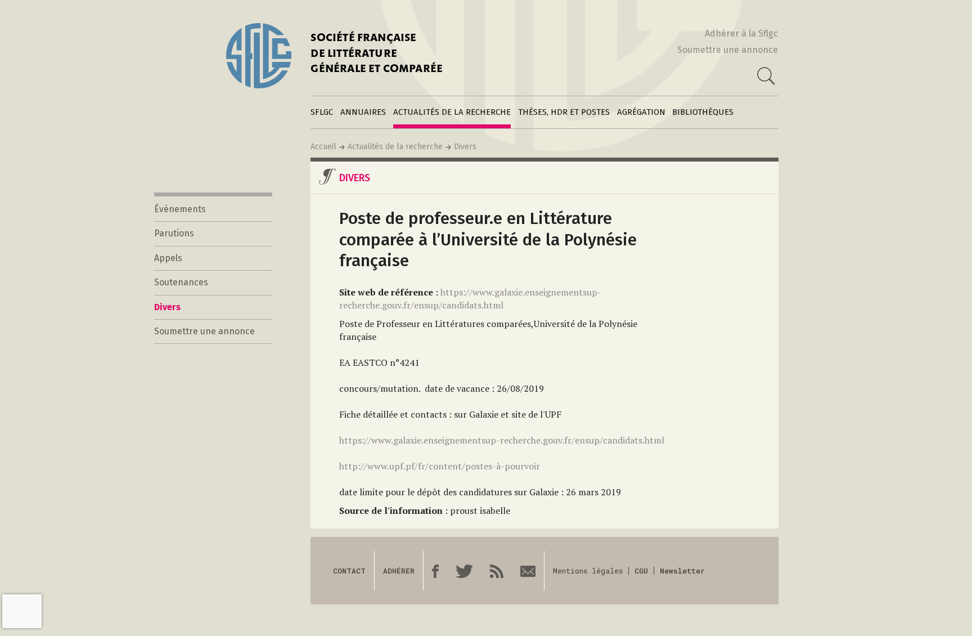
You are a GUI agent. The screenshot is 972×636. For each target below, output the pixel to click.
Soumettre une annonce (727, 49)
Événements (180, 209)
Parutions (174, 233)
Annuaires (363, 112)
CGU (641, 571)
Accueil (323, 146)
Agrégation (641, 112)
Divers (465, 146)
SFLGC (321, 112)
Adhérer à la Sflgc (741, 33)
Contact (349, 571)
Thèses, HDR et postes (564, 112)
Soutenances (181, 282)
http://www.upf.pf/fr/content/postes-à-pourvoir (439, 466)
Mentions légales (588, 571)
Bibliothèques (703, 112)
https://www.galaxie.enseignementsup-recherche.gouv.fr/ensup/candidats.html (470, 298)
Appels (168, 258)
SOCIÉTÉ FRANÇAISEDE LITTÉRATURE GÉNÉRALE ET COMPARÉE (376, 54)
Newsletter (682, 571)
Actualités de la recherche (452, 112)
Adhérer (399, 571)
